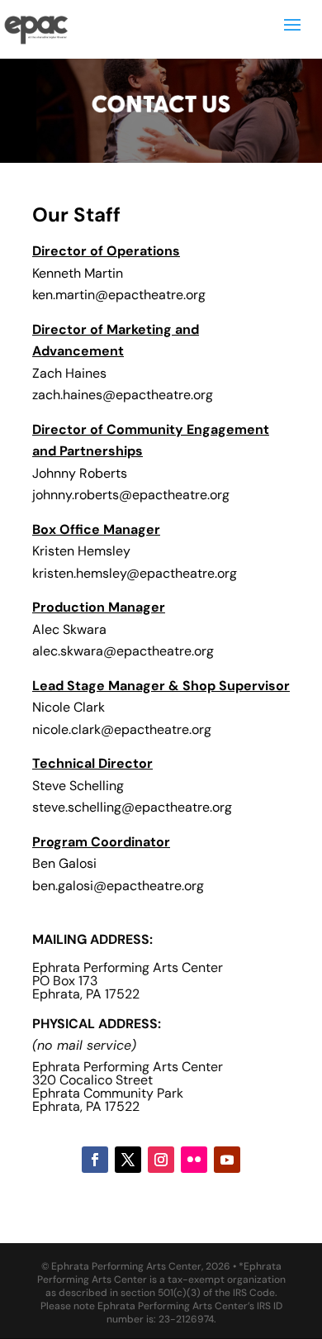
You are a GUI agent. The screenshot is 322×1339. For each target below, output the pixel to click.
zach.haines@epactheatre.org (122, 394)
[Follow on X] (128, 1159)
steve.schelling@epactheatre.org (133, 807)
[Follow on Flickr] (194, 1159)
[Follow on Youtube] (227, 1159)
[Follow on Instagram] (161, 1159)
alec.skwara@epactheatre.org (123, 651)
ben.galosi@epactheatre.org (118, 885)
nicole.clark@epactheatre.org (121, 729)
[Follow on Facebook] (95, 1159)
